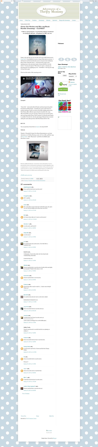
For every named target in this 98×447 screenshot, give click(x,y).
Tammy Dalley (27, 346)
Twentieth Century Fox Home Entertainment (36, 180)
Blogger (54, 438)
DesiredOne (26, 275)
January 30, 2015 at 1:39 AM (30, 381)
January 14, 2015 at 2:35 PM (30, 236)
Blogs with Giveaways (64, 20)
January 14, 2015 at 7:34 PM (30, 260)
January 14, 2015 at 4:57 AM (30, 210)
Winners (48, 20)
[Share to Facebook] (40, 178)
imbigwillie (26, 232)
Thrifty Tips (27, 20)
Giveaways (41, 20)
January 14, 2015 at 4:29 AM (30, 200)
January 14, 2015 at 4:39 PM (30, 247)
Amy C (25, 368)
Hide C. (25, 377)
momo (25, 204)
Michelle (25, 265)
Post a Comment (25, 393)
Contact (74, 20)
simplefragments (27, 187)
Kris (25, 215)
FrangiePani (26, 196)
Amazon (38, 126)
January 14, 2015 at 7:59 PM (30, 271)
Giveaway (26, 180)
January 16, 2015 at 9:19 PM (30, 290)
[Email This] (37, 178)
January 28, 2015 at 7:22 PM (30, 333)
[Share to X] (39, 178)
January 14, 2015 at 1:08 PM (30, 228)
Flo (24, 357)
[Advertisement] (37, 404)
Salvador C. (26, 224)
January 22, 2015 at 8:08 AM (30, 310)
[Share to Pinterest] (42, 178)
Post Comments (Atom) (31, 418)
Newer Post (23, 416)
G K (25, 241)
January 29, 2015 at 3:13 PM (30, 364)
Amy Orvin (26, 306)
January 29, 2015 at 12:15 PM (30, 352)
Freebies (34, 20)
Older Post (51, 416)
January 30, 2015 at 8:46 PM (30, 390)
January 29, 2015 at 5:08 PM (30, 372)
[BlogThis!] (38, 178)
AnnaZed (26, 315)
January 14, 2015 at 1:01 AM (30, 191)
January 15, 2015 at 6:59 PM (30, 279)
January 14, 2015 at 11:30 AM (30, 219)
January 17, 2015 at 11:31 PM (30, 301)
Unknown (26, 284)
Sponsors (55, 20)
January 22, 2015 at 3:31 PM (30, 322)
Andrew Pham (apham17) (29, 386)
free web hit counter (49, 432)
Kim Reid (26, 295)
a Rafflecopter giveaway (26, 175)
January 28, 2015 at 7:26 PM (30, 341)
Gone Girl (23, 59)
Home (21, 20)
